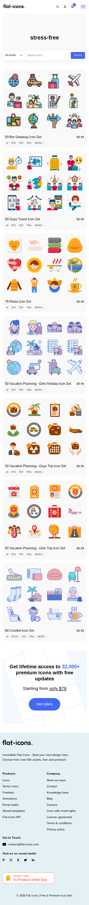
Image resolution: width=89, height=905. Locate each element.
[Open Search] (57, 6)
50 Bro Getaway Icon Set (23, 137)
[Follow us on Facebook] (18, 860)
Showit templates (13, 810)
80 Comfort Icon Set (19, 630)
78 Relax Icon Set (18, 301)
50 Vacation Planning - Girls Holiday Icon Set (38, 383)
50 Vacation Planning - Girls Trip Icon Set (35, 548)
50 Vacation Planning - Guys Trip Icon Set (35, 466)
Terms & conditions (59, 823)
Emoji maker (10, 804)
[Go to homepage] (14, 6)
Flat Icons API (11, 817)
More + (39, 143)
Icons (6, 780)
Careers (52, 804)
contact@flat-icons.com (23, 844)
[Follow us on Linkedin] (33, 860)
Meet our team (56, 780)
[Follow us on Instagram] (11, 860)
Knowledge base (58, 792)
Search (78, 55)
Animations (9, 798)
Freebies (8, 792)
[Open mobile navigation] (83, 6)
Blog (50, 798)
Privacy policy (56, 829)
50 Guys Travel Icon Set (22, 219)
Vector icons (10, 786)
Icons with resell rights (61, 810)
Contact (52, 786)
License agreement (59, 817)
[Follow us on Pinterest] (3, 860)
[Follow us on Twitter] (25, 860)
